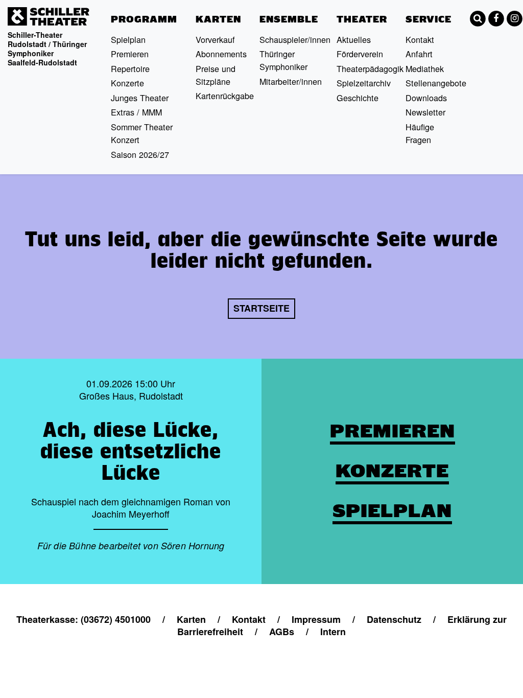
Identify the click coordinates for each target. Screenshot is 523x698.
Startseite (261, 308)
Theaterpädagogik (370, 68)
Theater (362, 19)
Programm (144, 19)
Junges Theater (140, 97)
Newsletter (425, 112)
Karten (218, 19)
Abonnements (221, 54)
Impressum (316, 619)
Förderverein (360, 54)
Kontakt (420, 39)
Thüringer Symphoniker (283, 60)
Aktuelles (354, 39)
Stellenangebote (436, 83)
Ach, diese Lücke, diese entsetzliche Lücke (130, 450)
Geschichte (357, 97)
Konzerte (127, 83)
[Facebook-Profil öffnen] (496, 18)
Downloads (426, 97)
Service (428, 19)
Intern (333, 631)
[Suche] (477, 18)
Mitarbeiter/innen (290, 81)
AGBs (281, 631)
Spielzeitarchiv (364, 83)
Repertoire (130, 68)
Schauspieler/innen (294, 39)
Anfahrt (419, 54)
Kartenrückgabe (225, 95)
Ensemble (288, 19)
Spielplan (128, 39)
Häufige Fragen (420, 133)
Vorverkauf (215, 39)
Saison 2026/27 (140, 154)
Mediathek (425, 68)
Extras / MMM (136, 112)
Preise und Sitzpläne (215, 74)
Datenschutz (394, 619)
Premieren (130, 54)
